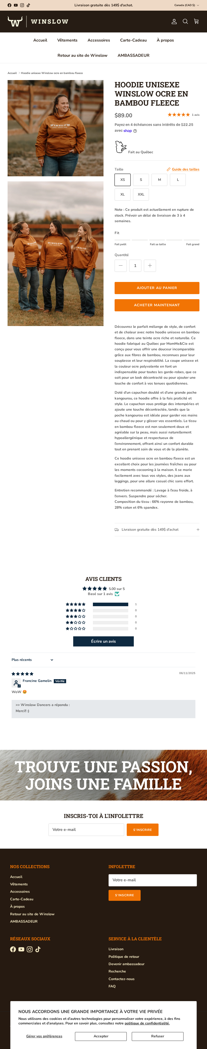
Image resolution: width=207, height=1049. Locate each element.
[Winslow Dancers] (38, 21)
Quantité (122, 255)
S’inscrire (142, 830)
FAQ (112, 986)
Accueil (40, 40)
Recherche (117, 971)
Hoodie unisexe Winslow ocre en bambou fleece (52, 73)
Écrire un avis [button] (103, 641)
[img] (22, 674)
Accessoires (99, 40)
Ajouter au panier (157, 287)
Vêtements (67, 40)
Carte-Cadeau (133, 40)
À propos (165, 40)
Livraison (116, 949)
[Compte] (173, 21)
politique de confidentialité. (147, 1023)
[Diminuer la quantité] (121, 266)
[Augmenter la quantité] (150, 266)
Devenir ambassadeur (126, 964)
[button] (76, 604)
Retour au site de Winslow (83, 55)
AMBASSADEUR (133, 55)
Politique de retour (124, 956)
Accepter (101, 1036)
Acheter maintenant (157, 305)
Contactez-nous (122, 979)
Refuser (157, 1036)
